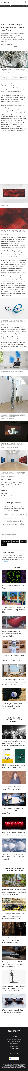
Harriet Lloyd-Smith (8, 44)
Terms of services (19, 518)
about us (14, 1036)
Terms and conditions (14, 1041)
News (15, 46)
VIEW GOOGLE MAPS (8, 534)
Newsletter (24, 77)
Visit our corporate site (18, 1065)
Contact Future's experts (14, 1039)
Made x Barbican (13, 5)
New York (23, 541)
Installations (16, 541)
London (21, 95)
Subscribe (20, 2)
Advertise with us (14, 1048)
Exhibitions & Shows (10, 21)
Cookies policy (14, 1046)
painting (19, 243)
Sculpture (4, 545)
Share (5, 77)
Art (2, 21)
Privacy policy (14, 1044)
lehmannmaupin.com (10, 487)
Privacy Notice (21, 520)
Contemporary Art (6, 541)
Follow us (16, 77)
